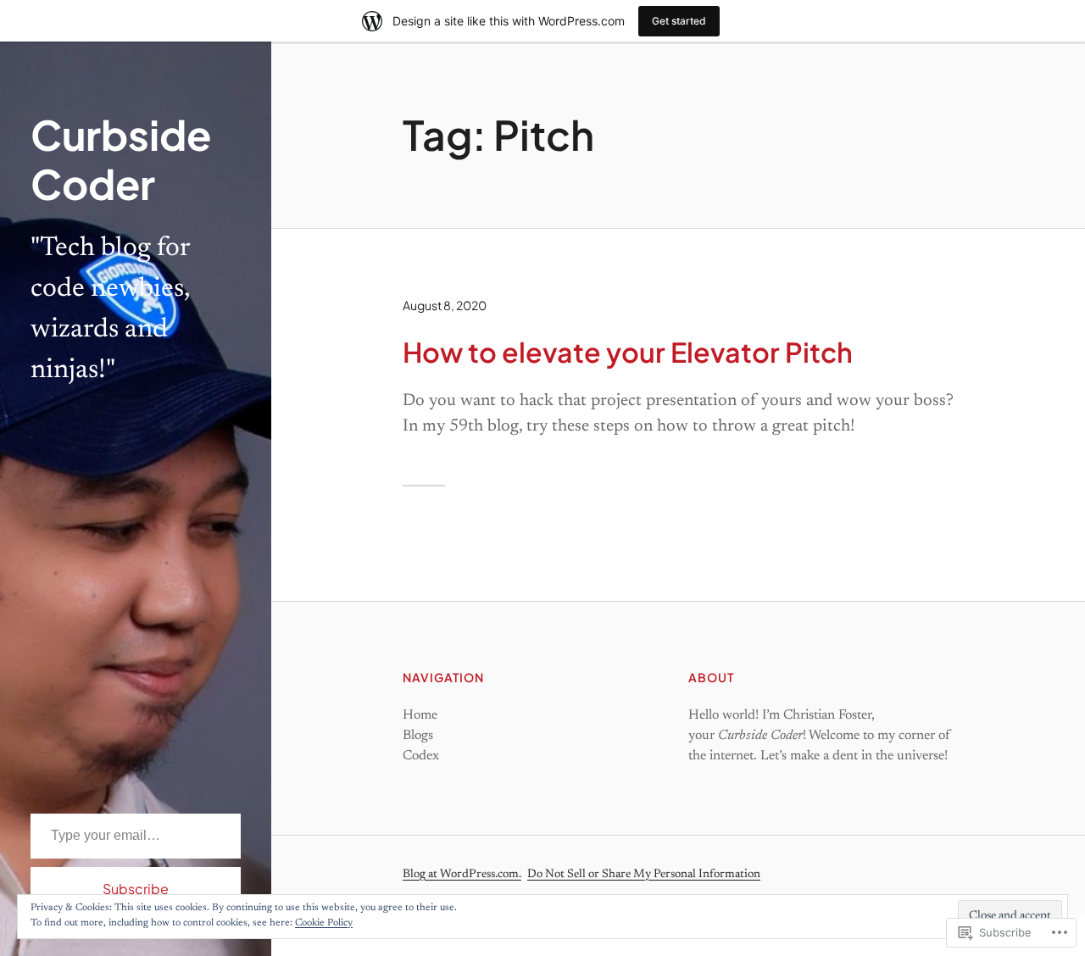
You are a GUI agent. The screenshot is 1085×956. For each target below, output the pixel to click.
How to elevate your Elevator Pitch (628, 352)
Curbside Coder (121, 158)
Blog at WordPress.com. (462, 875)
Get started (679, 20)
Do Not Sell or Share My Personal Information (643, 875)
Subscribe (136, 889)
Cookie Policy (324, 923)
